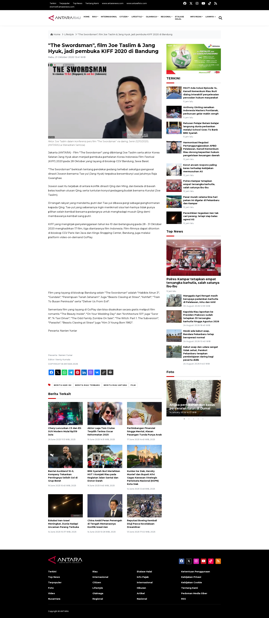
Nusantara (54, 598)
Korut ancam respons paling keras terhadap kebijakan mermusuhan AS (200, 168)
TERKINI (173, 78)
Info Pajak (195, 17)
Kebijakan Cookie (191, 582)
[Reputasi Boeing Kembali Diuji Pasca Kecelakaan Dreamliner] (144, 505)
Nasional (142, 598)
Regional (166, 17)
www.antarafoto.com (137, 3)
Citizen (123, 17)
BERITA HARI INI (62, 385)
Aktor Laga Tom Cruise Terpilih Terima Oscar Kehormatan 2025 (101, 431)
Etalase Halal (179, 18)
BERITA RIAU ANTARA (115, 385)
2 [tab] (189, 418)
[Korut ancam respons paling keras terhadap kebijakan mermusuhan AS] (174, 169)
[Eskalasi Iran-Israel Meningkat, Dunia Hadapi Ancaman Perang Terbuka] (65, 505)
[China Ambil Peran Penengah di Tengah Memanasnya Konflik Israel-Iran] (104, 505)
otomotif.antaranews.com (62, 7)
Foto (170, 372)
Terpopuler (64, 3)
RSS (183, 598)
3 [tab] (193, 418)
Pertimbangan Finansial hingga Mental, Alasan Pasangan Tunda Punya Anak (144, 431)
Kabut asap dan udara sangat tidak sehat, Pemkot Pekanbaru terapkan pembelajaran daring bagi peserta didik (200, 353)
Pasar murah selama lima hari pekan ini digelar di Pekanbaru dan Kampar (201, 200)
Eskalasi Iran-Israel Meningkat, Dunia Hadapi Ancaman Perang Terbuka (63, 523)
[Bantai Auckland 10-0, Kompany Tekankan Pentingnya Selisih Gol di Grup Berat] (65, 456)
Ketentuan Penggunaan (195, 571)
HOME (87, 17)
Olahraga (151, 17)
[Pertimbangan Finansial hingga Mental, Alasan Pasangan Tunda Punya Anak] (144, 413)
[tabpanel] (193, 398)
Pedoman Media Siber (194, 593)
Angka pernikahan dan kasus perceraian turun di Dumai (192, 406)
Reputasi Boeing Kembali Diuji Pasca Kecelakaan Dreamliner (142, 523)
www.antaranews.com (112, 3)
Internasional (109, 17)
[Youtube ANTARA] (203, 3)
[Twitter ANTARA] (191, 3)
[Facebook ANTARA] (184, 3)
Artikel (141, 593)
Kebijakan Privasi (191, 577)
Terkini (53, 3)
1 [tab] (184, 418)
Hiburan (141, 588)
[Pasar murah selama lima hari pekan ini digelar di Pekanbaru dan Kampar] (174, 201)
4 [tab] (198, 418)
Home (57, 34)
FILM (133, 385)
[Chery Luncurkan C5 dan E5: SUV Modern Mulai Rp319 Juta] (65, 413)
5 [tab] (203, 418)
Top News (77, 3)
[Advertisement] (105, 265)
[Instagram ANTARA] (197, 3)
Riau (94, 17)
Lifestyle (137, 17)
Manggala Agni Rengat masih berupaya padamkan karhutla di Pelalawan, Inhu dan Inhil (200, 299)
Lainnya (209, 17)
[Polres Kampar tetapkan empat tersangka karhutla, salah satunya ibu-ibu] (174, 185)
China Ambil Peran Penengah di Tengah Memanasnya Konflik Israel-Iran (104, 523)
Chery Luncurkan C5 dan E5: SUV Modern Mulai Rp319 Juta (64, 431)
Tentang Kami (92, 3)
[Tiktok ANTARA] (209, 3)
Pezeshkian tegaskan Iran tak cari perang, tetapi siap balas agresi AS (200, 216)
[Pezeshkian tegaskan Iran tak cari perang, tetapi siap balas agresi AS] (174, 217)
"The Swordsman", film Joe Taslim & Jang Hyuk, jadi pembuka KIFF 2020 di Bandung (125, 34)
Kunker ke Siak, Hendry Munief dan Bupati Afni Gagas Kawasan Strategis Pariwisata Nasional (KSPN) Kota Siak (143, 477)
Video (51, 593)
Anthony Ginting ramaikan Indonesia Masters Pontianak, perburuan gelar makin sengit (201, 110)
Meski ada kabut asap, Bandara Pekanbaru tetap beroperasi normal (198, 334)
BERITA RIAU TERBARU (87, 385)
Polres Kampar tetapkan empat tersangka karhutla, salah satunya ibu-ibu (199, 184)
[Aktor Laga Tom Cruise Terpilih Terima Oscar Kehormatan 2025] (104, 413)
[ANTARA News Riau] (65, 18)
